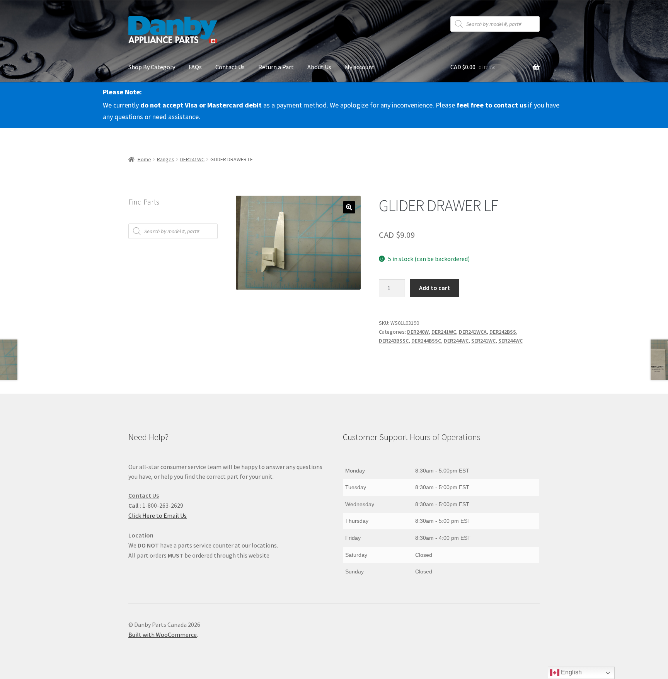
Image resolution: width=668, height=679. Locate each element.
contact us (510, 105)
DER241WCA (473, 331)
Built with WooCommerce (162, 634)
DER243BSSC (394, 340)
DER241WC (192, 159)
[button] (349, 207)
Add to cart (434, 288)
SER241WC (483, 340)
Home (144, 159)
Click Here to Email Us (157, 515)
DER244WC (456, 340)
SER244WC (510, 340)
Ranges (165, 159)
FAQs (195, 67)
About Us (319, 67)
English (570, 672)
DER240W (418, 331)
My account (360, 67)
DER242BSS (502, 331)
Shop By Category (151, 67)
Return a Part (276, 67)
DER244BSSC (426, 340)
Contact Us (230, 67)
